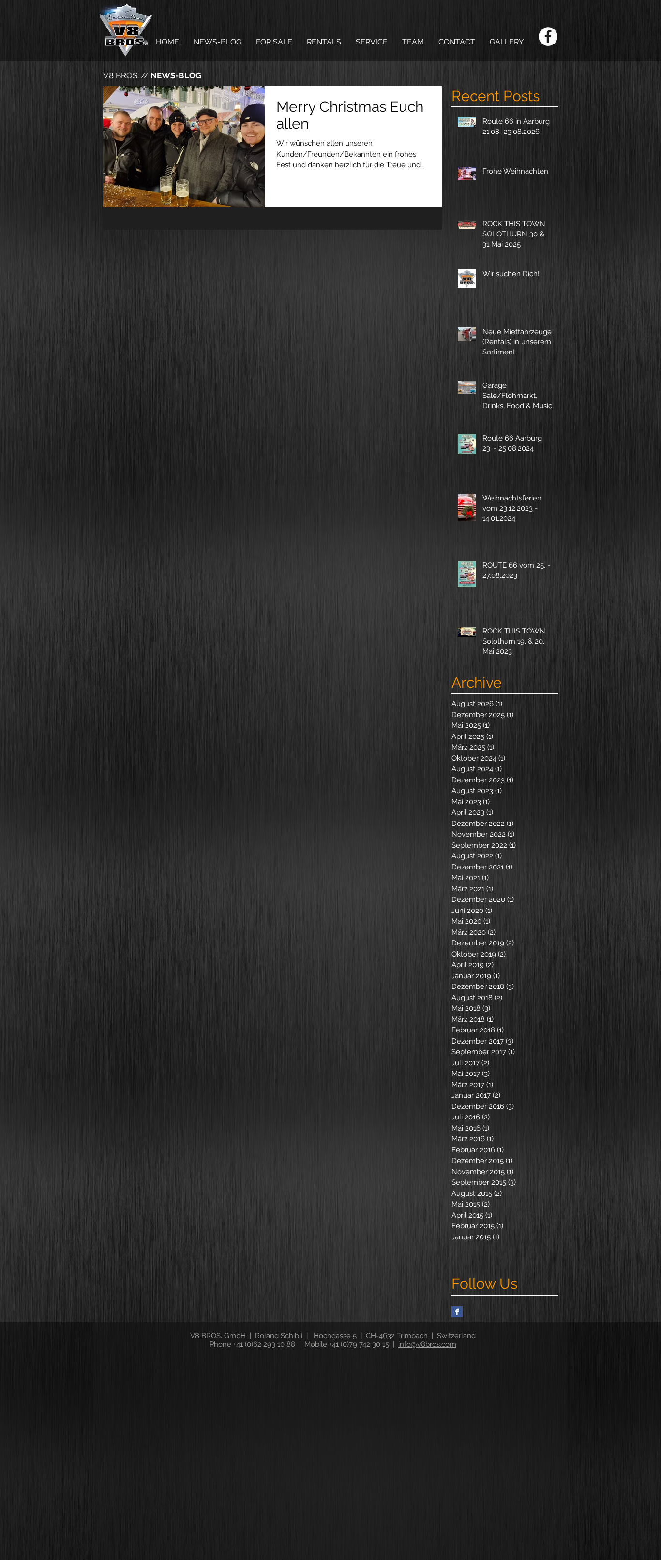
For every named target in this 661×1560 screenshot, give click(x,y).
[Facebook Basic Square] (457, 1311)
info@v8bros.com (427, 1344)
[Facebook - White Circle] (548, 36)
